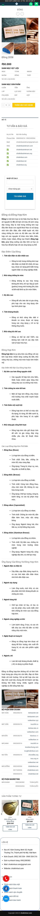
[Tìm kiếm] (31, 4)
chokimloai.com (21, 157)
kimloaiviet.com (33, 717)
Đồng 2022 (30, 819)
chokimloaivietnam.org (24, 153)
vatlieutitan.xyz (33, 720)
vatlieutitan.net (33, 762)
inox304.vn (34, 724)
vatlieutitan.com (32, 732)
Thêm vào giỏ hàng (24, 105)
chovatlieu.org (33, 755)
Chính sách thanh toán (13, 888)
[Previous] (1, 818)
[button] (3, 5)
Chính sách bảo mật (12, 884)
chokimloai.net (21, 161)
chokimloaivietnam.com (24, 146)
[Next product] (18, 14)
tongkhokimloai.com (31, 751)
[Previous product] (22, 14)
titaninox (33, 736)
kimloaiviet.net (33, 713)
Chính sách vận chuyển (13, 892)
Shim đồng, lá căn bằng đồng (10, 820)
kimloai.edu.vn (33, 728)
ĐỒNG (20, 9)
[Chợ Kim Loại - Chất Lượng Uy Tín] (16, 4)
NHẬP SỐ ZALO (12, 178)
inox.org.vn (34, 759)
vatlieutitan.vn (33, 740)
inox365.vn (34, 743)
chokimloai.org (21, 165)
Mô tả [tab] (4, 120)
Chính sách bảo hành (12, 900)
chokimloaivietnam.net (24, 150)
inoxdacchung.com (31, 747)
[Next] (38, 818)
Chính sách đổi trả (11, 896)
